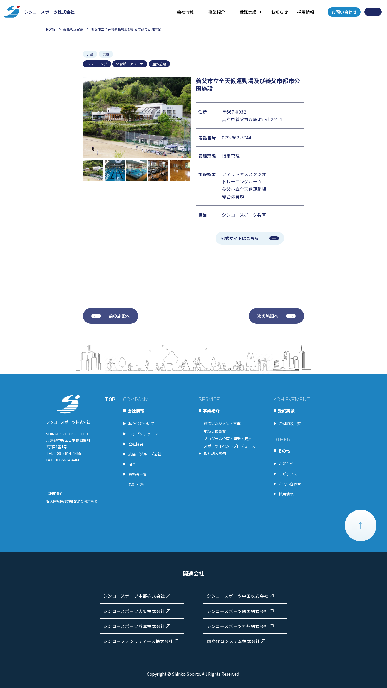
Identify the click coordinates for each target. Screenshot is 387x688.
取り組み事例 (215, 453)
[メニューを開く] (373, 12)
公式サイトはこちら (240, 238)
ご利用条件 (54, 493)
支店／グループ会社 (144, 453)
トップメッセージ (143, 433)
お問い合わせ (344, 12)
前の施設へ (119, 316)
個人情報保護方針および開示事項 (71, 501)
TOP (110, 399)
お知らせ (279, 12)
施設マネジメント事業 (222, 423)
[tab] (188, 11)
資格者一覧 (137, 474)
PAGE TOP (360, 525)
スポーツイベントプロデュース (229, 446)
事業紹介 (211, 410)
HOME (50, 29)
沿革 (132, 464)
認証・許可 (137, 484)
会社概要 (135, 443)
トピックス (288, 473)
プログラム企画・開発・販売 (228, 438)
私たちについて (141, 423)
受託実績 (286, 410)
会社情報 (135, 410)
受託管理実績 (73, 29)
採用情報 (305, 12)
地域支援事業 (215, 431)
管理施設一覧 (290, 423)
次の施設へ (267, 316)
